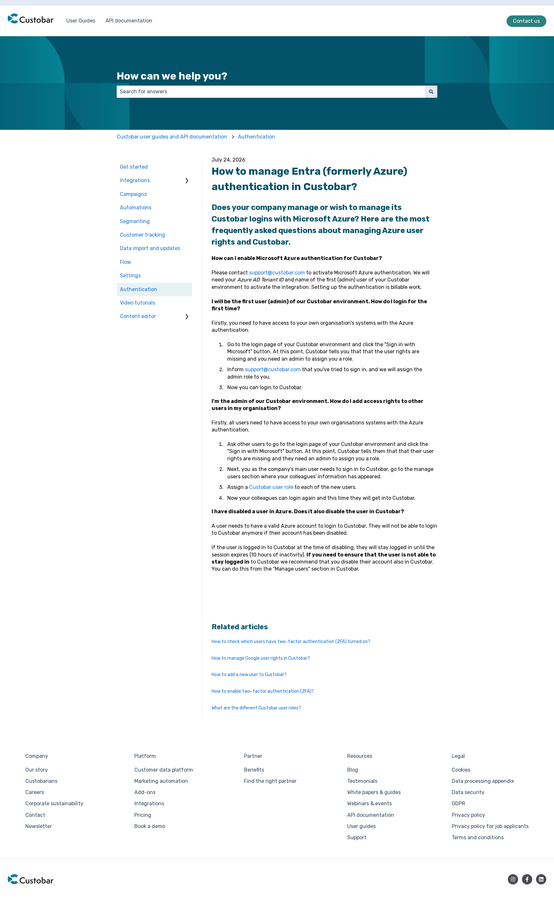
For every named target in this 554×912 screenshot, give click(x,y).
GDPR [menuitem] (458, 803)
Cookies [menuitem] (461, 770)
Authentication (256, 137)
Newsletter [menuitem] (38, 826)
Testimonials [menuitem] (362, 781)
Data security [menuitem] (468, 792)
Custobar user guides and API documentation (172, 137)
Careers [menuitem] (34, 792)
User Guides (80, 21)
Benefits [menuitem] (254, 770)
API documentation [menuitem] (370, 815)
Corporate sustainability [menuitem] (54, 803)
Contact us (526, 21)
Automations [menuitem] (135, 208)
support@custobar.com (277, 273)
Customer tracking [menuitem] (142, 235)
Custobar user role (271, 487)
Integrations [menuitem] (135, 180)
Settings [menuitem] (130, 275)
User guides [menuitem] (361, 826)
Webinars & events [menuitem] (369, 803)
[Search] (431, 92)
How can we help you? (172, 76)
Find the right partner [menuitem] (270, 781)
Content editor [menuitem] (138, 316)
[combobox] (271, 92)
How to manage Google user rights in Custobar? (261, 658)
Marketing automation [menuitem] (161, 781)
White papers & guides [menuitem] (374, 792)
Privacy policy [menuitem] (468, 815)
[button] (187, 181)
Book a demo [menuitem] (149, 826)
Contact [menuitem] (35, 815)
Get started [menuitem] (134, 167)
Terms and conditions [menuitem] (478, 837)
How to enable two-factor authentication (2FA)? (263, 691)
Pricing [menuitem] (142, 815)
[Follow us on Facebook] (527, 879)
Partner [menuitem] (253, 756)
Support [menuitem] (356, 837)
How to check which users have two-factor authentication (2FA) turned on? (291, 641)
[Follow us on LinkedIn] (541, 879)
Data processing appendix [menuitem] (483, 781)
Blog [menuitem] (352, 770)
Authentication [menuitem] (138, 289)
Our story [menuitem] (36, 770)
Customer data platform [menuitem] (163, 770)
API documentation (128, 21)
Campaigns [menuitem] (133, 194)
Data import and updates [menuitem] (150, 248)
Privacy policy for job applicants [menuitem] (490, 826)
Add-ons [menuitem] (144, 792)
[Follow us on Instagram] (513, 879)
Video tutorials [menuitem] (137, 303)
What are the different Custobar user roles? (256, 708)
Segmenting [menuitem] (135, 221)
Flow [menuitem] (125, 262)
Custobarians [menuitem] (41, 781)
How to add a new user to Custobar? (249, 674)
